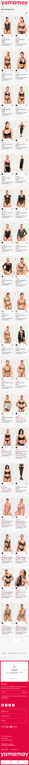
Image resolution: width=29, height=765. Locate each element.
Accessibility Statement (7, 740)
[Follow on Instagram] (2, 705)
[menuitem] (4, 762)
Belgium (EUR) (4, 749)
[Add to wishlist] (12, 36)
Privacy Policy (4, 738)
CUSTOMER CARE (5, 716)
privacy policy (4, 697)
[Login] (11, 762)
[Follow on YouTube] (9, 705)
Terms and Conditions (6, 736)
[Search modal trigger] (4, 762)
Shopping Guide (4, 711)
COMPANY (3, 720)
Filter (26, 12)
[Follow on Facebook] (6, 705)
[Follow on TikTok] (13, 705)
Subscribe (24, 692)
